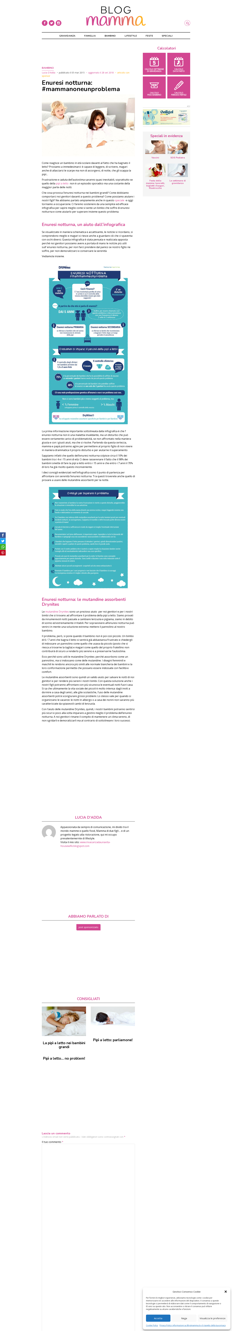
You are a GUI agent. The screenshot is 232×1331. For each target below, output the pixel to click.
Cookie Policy (152, 1325)
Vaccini (155, 157)
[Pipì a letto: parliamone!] (113, 1016)
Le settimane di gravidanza (178, 182)
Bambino (110, 35)
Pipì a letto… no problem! (64, 1058)
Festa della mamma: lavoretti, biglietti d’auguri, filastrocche (155, 184)
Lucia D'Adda (48, 72)
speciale (120, 200)
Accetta (158, 1318)
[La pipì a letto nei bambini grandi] (64, 1021)
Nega (184, 1318)
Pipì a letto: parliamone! (113, 1040)
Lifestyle (131, 35)
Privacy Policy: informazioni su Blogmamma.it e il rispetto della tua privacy (193, 1325)
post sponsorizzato (88, 927)
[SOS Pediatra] (178, 147)
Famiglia (90, 35)
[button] (225, 1291)
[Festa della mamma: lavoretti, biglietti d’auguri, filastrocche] (155, 170)
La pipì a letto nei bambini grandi (64, 1045)
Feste (149, 35)
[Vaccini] (155, 147)
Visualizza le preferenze (213, 1318)
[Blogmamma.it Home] (116, 16)
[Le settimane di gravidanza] (178, 170)
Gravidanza (67, 35)
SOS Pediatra (177, 157)
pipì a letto (62, 183)
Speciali (167, 35)
